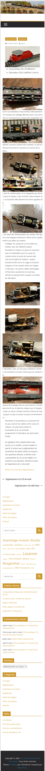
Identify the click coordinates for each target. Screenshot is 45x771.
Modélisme (22, 39)
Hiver (4, 549)
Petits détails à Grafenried (13, 607)
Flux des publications (11, 724)
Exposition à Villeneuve (12, 611)
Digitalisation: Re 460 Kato (27, 485)
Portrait (6, 521)
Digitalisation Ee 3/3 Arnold (18, 479)
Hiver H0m (10, 549)
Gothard (18, 545)
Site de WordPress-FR (11, 732)
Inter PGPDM (20, 549)
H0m (37, 544)
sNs (32, 568)
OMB (16, 568)
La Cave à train (9, 554)
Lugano (5, 559)
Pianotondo (25, 568)
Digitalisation (11, 39)
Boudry (35, 540)
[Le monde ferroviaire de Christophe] (22, 3)
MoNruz (32, 559)
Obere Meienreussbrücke (23, 639)
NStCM (22, 564)
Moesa (26, 558)
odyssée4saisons (8, 568)
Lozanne (30, 553)
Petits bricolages (9, 513)
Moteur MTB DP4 (10, 603)
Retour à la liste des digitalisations (19, 469)
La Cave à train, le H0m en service (17, 598)
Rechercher (39, 530)
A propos (6, 497)
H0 (33, 545)
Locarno (19, 554)
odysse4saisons (31, 564)
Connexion (7, 720)
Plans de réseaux (10, 517)
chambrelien (8, 545)
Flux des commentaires (12, 728)
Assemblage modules (16, 540)
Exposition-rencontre (11, 505)
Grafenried (27, 545)
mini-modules (15, 558)
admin (23, 43)
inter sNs (30, 548)
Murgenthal (11, 563)
